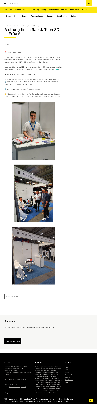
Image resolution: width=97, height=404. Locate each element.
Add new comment (13, 341)
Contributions (62, 16)
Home (8, 16)
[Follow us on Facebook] (5, 393)
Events (24, 16)
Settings (70, 399)
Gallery (73, 16)
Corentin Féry (27, 94)
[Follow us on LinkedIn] (7, 393)
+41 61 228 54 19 (12, 384)
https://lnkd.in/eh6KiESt (31, 89)
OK (91, 400)
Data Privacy (31, 399)
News (16, 16)
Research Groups (37, 16)
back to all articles (12, 296)
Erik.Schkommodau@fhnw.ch (17, 387)
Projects (50, 16)
